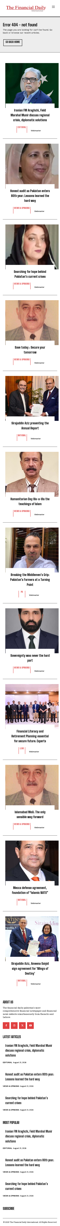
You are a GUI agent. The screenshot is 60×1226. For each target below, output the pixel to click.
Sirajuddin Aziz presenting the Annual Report (30, 425)
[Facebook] (6, 1025)
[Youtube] (30, 1025)
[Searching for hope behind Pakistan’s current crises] (30, 245)
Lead (22, 748)
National (22, 435)
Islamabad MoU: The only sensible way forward (30, 814)
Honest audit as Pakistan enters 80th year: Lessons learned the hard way (30, 196)
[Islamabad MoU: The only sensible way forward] (30, 785)
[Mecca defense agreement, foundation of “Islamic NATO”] (30, 861)
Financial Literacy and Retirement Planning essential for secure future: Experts (30, 736)
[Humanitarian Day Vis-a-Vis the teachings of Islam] (30, 472)
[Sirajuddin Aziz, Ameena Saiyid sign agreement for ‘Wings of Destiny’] (30, 937)
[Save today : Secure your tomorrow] (30, 321)
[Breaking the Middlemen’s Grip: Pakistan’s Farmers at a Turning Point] (30, 548)
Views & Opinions (22, 208)
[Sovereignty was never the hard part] (30, 629)
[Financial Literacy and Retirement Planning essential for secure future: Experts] (30, 705)
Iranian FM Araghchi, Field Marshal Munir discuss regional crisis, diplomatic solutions (30, 115)
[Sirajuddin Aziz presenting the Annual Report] (30, 397)
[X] (22, 1025)
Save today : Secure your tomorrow (30, 350)
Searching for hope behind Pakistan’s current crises (30, 274)
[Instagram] (14, 1025)
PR (22, 592)
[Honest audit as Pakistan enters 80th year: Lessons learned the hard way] (30, 164)
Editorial (22, 127)
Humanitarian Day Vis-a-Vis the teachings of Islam (30, 501)
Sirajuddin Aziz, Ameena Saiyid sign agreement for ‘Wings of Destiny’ (30, 968)
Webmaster (36, 131)
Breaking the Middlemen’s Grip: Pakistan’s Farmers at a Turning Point (30, 579)
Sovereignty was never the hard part (30, 658)
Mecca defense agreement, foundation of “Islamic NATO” (30, 890)
